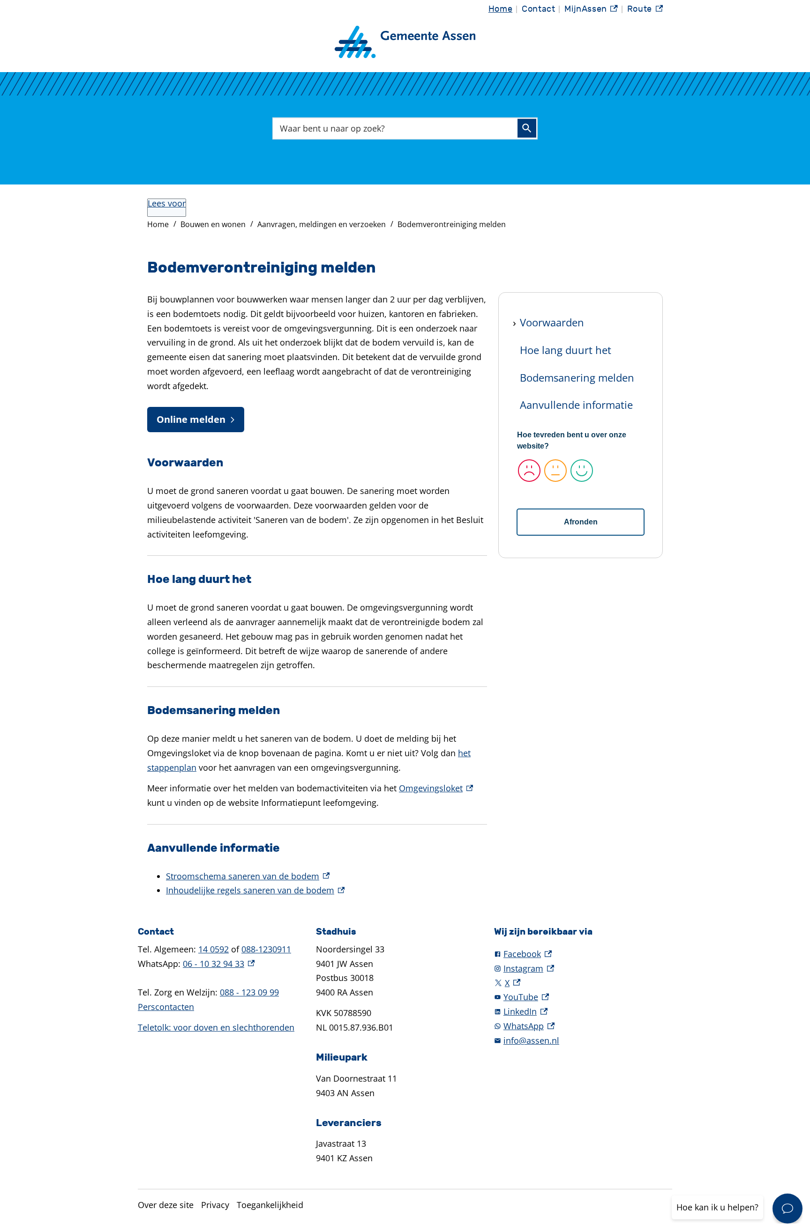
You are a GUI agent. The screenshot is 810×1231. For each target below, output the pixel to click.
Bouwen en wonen (213, 224)
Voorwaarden (552, 322)
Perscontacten (166, 1006)
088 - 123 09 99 (249, 992)
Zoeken (527, 128)
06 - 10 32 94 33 (219, 963)
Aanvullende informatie (576, 405)
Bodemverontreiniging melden (452, 224)
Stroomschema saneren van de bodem (248, 876)
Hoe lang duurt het (565, 350)
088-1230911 (266, 949)
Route (645, 11)
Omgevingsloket (436, 788)
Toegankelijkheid (270, 1204)
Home (500, 9)
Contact (538, 9)
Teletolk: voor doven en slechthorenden (216, 1027)
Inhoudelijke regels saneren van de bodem (255, 890)
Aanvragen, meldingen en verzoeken (321, 224)
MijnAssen (591, 11)
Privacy (215, 1204)
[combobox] (405, 128)
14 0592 (213, 949)
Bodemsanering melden (577, 377)
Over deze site (166, 1204)
